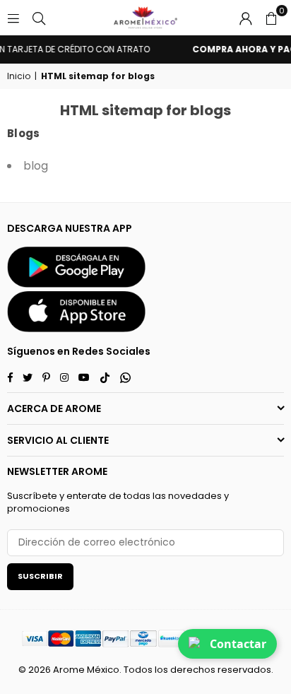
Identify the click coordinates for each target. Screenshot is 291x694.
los (161, 669)
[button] (271, 17)
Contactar (238, 644)
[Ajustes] (246, 17)
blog (35, 166)
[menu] (13, 18)
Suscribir (40, 576)
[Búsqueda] (39, 18)
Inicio (18, 76)
